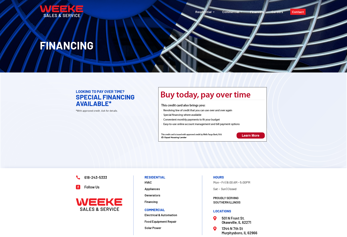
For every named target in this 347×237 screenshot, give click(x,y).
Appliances (152, 189)
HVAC (148, 182)
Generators (152, 195)
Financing (257, 12)
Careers (277, 12)
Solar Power (153, 228)
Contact (298, 12)
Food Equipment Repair (160, 221)
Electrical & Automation (161, 215)
